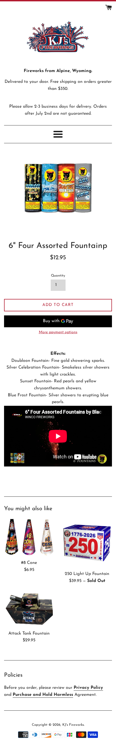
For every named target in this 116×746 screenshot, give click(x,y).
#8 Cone (29, 563)
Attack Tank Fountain (29, 633)
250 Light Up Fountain (87, 574)
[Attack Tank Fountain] (29, 610)
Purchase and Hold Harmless (43, 695)
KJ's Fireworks (73, 725)
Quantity (58, 275)
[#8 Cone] (29, 537)
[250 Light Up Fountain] (87, 543)
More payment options (58, 332)
